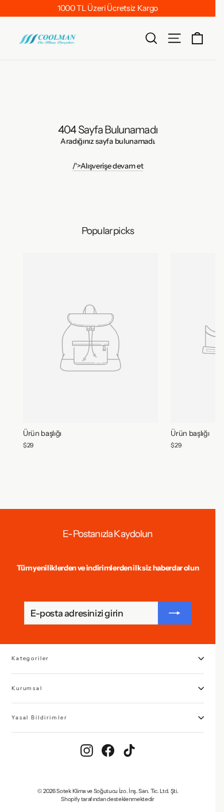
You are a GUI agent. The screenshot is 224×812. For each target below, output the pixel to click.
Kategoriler (30, 658)
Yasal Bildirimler (39, 717)
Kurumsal (27, 688)
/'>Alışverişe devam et (108, 165)
